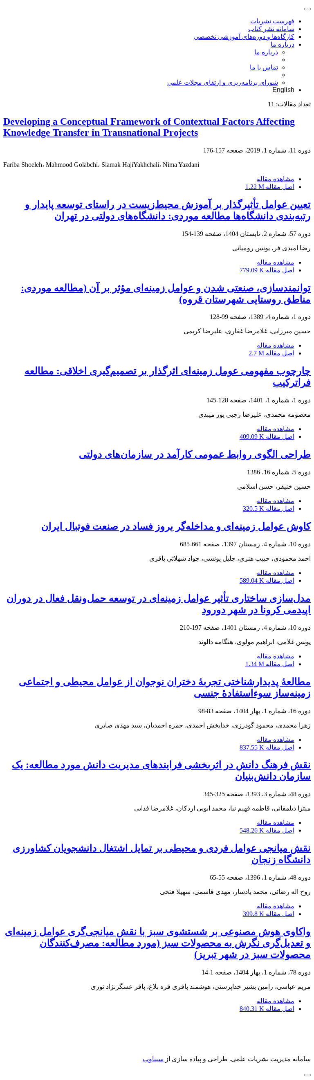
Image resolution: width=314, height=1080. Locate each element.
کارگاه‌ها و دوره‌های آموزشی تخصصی (244, 36)
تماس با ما (264, 67)
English (283, 89)
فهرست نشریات (272, 21)
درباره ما (282, 44)
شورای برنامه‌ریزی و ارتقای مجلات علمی (222, 82)
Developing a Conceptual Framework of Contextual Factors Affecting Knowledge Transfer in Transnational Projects (149, 127)
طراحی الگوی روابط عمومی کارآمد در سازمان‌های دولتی (195, 454)
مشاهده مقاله (275, 178)
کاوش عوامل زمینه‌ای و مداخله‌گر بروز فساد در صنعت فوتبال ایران (176, 526)
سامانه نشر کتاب (271, 28)
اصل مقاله (269, 186)
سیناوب (153, 1058)
